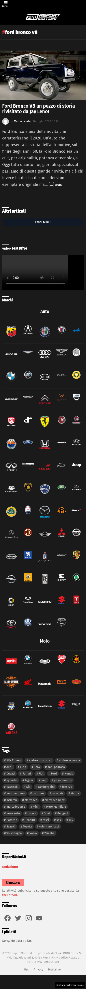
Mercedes (31, 800)
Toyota (27, 826)
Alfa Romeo (13, 760)
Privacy (38, 969)
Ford (54, 773)
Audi (9, 767)
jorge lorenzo (63, 780)
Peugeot (62, 813)
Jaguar (29, 780)
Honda (68, 773)
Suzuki (10, 826)
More (58, 184)
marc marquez (15, 793)
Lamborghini (46, 786)
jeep (44, 780)
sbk (58, 820)
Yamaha (49, 833)
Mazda (75, 793)
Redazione (10, 867)
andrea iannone (69, 760)
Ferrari (26, 773)
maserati (57, 793)
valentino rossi (49, 826)
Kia (28, 786)
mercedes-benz (55, 800)
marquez (38, 793)
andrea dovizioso (40, 760)
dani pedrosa (56, 767)
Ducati (10, 773)
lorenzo (67, 786)
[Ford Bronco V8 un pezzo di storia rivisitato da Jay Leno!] (43, 75)
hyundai (11, 780)
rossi (46, 820)
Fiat (41, 773)
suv (71, 820)
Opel (47, 813)
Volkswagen (14, 833)
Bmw (37, 767)
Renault (30, 820)
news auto (13, 813)
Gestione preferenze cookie (70, 985)
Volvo (33, 833)
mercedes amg (15, 806)
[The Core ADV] (13, 886)
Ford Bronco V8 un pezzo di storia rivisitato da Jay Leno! (38, 109)
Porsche (11, 820)
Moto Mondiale (56, 806)
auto (23, 767)
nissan (32, 813)
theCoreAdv (10, 895)
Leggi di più (42, 222)
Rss (26, 969)
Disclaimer (55, 969)
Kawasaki (12, 786)
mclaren (11, 800)
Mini (36, 806)
